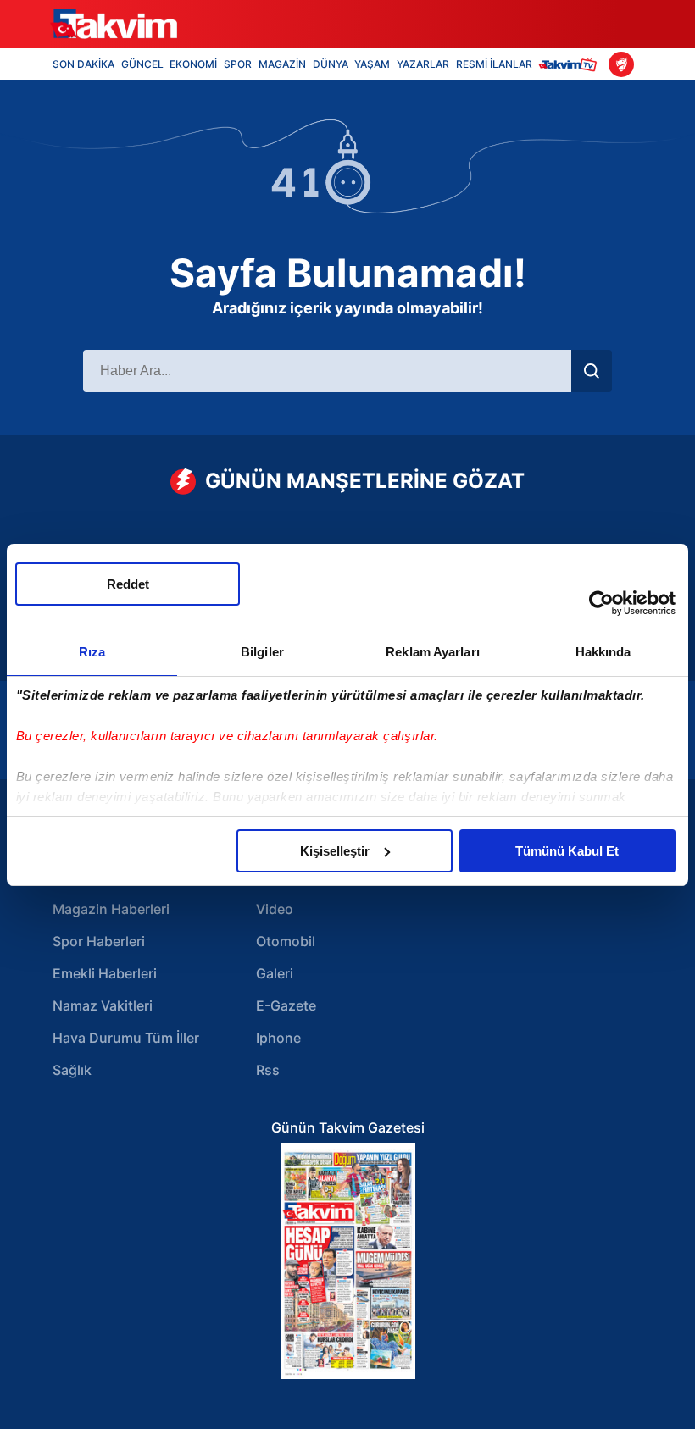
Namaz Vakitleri (103, 1005)
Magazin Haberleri (111, 908)
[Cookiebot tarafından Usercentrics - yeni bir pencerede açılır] (601, 603)
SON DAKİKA (83, 64)
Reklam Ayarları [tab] (433, 652)
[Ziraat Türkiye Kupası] (621, 64)
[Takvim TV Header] (570, 64)
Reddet (128, 584)
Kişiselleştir (335, 851)
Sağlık (72, 1069)
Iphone (278, 1037)
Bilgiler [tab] (262, 652)
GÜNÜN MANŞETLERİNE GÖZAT (365, 480)
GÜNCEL (142, 64)
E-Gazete (286, 1005)
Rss (268, 1069)
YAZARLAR (423, 64)
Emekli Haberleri (105, 973)
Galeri (274, 973)
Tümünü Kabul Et (567, 851)
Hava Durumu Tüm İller (126, 1037)
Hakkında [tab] (603, 652)
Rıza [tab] (92, 652)
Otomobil (285, 941)
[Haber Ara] (591, 371)
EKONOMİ (193, 64)
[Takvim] (113, 24)
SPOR (238, 64)
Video (274, 908)
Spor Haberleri (99, 941)
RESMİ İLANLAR (494, 64)
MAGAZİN (282, 64)
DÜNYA (330, 64)
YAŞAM (372, 64)
